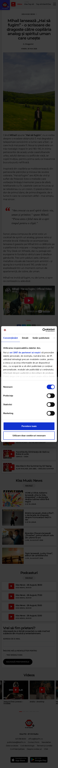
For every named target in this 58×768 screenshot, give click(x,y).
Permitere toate (29, 426)
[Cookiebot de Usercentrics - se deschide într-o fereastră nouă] (42, 330)
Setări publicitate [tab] (41, 338)
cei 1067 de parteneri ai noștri (25, 352)
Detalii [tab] (25, 338)
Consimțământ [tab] (10, 338)
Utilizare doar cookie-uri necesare (29, 435)
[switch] (51, 395)
